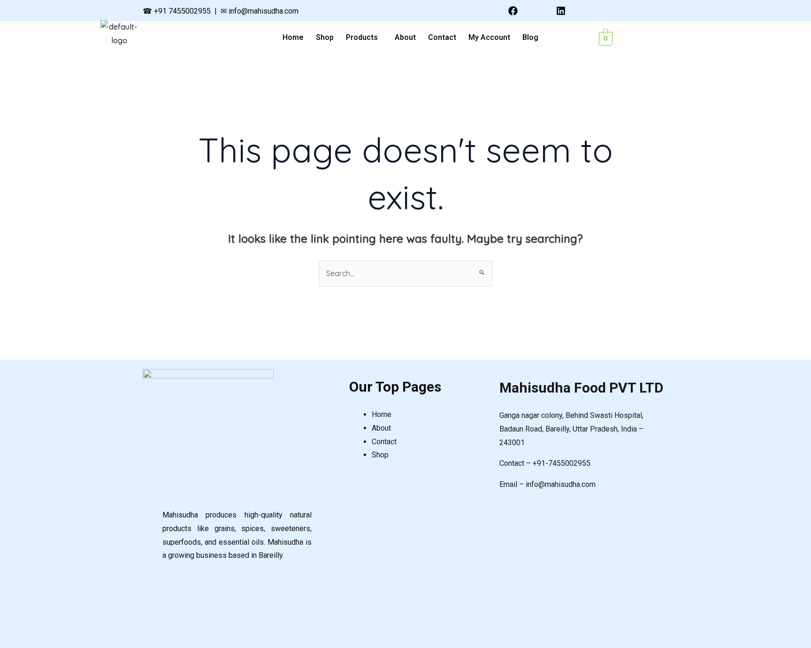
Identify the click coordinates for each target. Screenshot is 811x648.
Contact (442, 37)
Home (293, 37)
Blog (530, 37)
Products (362, 37)
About (405, 37)
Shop (325, 37)
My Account (489, 37)
